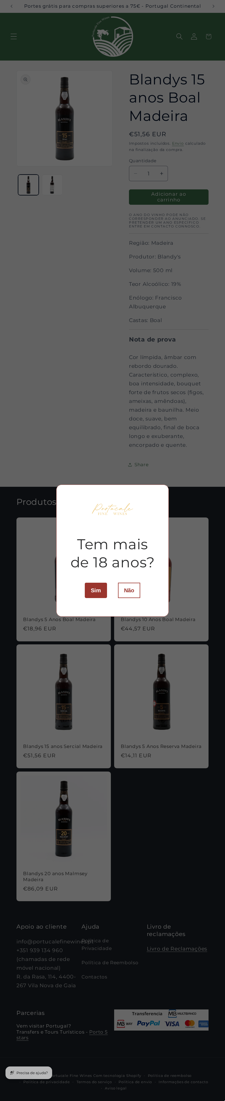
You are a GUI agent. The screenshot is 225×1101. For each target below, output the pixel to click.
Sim (96, 590)
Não (129, 590)
